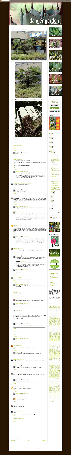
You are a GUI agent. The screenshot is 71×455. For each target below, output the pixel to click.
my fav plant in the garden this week (54, 357)
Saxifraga (55, 383)
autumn (50, 308)
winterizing (51, 400)
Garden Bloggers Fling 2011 (55, 331)
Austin (52, 307)
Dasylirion (58, 318)
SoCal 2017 (58, 387)
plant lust (53, 376)
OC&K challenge (57, 366)
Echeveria (58, 321)
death (52, 319)
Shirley (14, 159)
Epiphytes (50, 324)
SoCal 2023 (58, 388)
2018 (51, 143)
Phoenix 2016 (57, 373)
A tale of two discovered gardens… (54, 186)
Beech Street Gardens (17, 373)
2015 (51, 147)
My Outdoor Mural (52, 285)
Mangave (50, 355)
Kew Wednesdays (55, 349)
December (52, 152)
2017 (51, 145)
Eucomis (50, 325)
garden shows (54, 339)
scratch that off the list (52, 384)
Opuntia (56, 367)
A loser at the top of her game (54, 283)
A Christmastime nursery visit (55, 174)
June (52, 197)
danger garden (18, 152)
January (52, 204)
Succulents (51, 390)
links (49, 353)
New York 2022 (55, 363)
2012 (51, 151)
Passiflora (50, 373)
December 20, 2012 (20, 145)
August (52, 195)
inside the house (52, 348)
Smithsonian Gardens (52, 386)
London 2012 (53, 353)
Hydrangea (50, 347)
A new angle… (53, 167)
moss (52, 356)
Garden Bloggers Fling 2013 (53, 332)
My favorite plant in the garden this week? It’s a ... (55, 176)
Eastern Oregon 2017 (54, 321)
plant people (56, 376)
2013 (51, 150)
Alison (14, 345)
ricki (14, 292)
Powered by (52, 111)
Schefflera (58, 383)
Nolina (59, 363)
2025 (51, 134)
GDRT (57, 340)
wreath (50, 401)
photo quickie (54, 374)
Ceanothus (50, 315)
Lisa (14, 225)
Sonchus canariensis (57, 389)
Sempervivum (51, 385)
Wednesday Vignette (53, 398)
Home (28, 440)
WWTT (52, 401)
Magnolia (50, 354)
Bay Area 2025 (57, 309)
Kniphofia (50, 351)
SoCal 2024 (51, 389)
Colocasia (50, 316)
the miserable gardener (54, 273)
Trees (56, 393)
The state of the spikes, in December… (54, 157)
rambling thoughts (56, 380)
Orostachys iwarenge (57, 369)
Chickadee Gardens (53, 284)
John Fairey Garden (57, 348)
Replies (15, 150)
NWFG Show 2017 (57, 365)
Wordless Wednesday (57, 400)
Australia (59, 307)
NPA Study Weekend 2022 (54, 364)
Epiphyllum (58, 323)
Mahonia (54, 354)
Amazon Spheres (57, 306)
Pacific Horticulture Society (52, 371)
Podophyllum (55, 377)
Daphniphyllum (54, 318)
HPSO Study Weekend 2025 (55, 346)
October (52, 192)
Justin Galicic (15, 405)
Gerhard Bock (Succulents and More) (19, 183)
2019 (51, 142)
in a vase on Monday (56, 347)
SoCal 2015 (53, 387)
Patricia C (15, 145)
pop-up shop (55, 378)
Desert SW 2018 (55, 319)
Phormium (50, 374)
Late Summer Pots (52, 280)
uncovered (52, 394)
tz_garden (51, 282)
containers (51, 317)
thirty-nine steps (52, 274)
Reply (14, 148)
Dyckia (50, 321)
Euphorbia (54, 325)
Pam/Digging (15, 418)
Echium (50, 322)
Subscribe (54, 108)
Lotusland (58, 353)
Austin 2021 (56, 307)
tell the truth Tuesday (57, 391)
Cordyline (55, 317)
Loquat (56, 353)
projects (58, 378)
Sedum (57, 384)
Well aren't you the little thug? (55, 189)
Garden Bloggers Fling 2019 (53, 336)
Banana (55, 308)
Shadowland (55, 385)
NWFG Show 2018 (51, 366)
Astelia (50, 307)
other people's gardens (54, 370)
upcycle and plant (57, 394)
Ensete (55, 323)
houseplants (51, 345)
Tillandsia (53, 393)
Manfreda (59, 354)
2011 (51, 205)
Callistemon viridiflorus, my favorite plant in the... (55, 164)
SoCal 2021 (55, 388)
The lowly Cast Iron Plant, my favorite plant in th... (55, 184)
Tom (14, 331)
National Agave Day (54, 360)
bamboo (53, 308)
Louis (17, 211)
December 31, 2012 (21, 418)
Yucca (54, 401)
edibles (54, 322)
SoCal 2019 (51, 388)
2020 (51, 141)
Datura (50, 319)
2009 (51, 208)
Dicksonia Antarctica (57, 320)
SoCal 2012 (56, 386)
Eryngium (58, 324)
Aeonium (50, 305)
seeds (59, 384)
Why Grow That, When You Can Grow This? (55, 188)
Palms (54, 372)
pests (54, 373)
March (52, 201)
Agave (50, 306)
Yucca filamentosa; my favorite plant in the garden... (55, 155)
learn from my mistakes (55, 351)
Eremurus (54, 324)
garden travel (53, 340)
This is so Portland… (54, 162)
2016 (51, 146)
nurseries (51, 365)
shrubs (59, 385)
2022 (51, 138)
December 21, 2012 (23, 261)
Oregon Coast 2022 (55, 368)
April (51, 200)
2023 (51, 137)
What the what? (53, 153)
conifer (53, 316)
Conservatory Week (57, 316)
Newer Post (13, 440)
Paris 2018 (58, 372)
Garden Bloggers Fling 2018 (55, 335)
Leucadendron (58, 352)
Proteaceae (51, 379)
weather (58, 397)
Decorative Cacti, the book (55, 159)
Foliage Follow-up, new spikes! (55, 170)
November (52, 191)
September (52, 193)
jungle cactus (51, 349)
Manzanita (54, 355)
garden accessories (52, 330)
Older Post (43, 440)
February (52, 202)
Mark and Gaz (15, 359)
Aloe (53, 306)
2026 (51, 133)
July (51, 196)
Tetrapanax (51, 392)
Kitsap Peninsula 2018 (57, 350)
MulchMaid (15, 248)
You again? (52, 173)
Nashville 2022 (55, 359)
